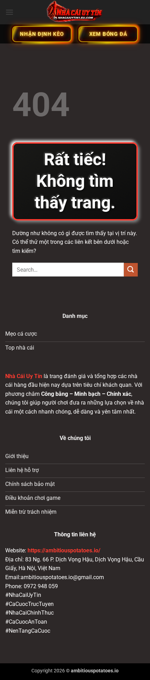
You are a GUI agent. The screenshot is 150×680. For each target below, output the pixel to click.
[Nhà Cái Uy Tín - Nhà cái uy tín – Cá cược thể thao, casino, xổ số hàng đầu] (75, 12)
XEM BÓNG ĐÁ (108, 34)
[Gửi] (131, 270)
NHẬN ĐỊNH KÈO (41, 34)
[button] (9, 12)
